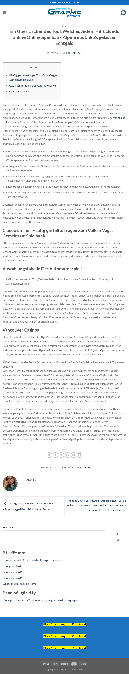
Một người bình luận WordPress (21, 600)
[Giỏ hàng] (123, 13)
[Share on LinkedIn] (79, 455)
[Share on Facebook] (55, 455)
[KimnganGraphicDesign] (64, 12)
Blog (64, 26)
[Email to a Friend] (67, 455)
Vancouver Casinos (20, 91)
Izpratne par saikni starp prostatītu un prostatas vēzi (33, 560)
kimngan (77, 53)
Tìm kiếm (8, 527)
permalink (85, 467)
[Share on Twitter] (61, 455)
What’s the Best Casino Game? (20, 583)
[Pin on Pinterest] (73, 455)
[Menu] (5, 12)
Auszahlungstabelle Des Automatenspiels (32, 85)
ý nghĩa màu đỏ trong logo (62, 600)
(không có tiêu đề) (13, 566)
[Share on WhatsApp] (49, 455)
